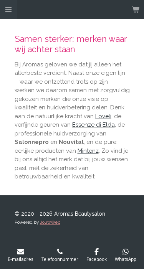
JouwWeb (50, 222)
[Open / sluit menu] (8, 9)
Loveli (103, 116)
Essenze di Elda (93, 124)
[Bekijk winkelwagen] (135, 9)
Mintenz (88, 150)
